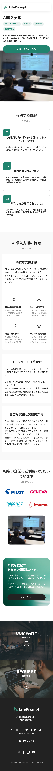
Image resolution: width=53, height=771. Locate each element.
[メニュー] (47, 7)
